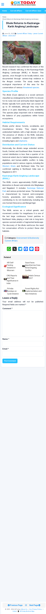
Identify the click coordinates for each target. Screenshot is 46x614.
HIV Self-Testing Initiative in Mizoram (11, 266)
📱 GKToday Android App (26, 611)
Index (14, 611)
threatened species (31, 87)
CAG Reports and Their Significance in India (12, 279)
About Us (24, 609)
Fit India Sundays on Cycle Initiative (13, 291)
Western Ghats (9, 166)
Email (5, 349)
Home (4, 11)
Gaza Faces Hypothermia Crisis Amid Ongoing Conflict (32, 266)
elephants (23, 141)
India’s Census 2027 (34, 277)
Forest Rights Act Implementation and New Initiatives (33, 291)
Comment (7, 308)
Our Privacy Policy (35, 609)
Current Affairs (16, 11)
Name (5, 339)
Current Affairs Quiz (33, 11)
